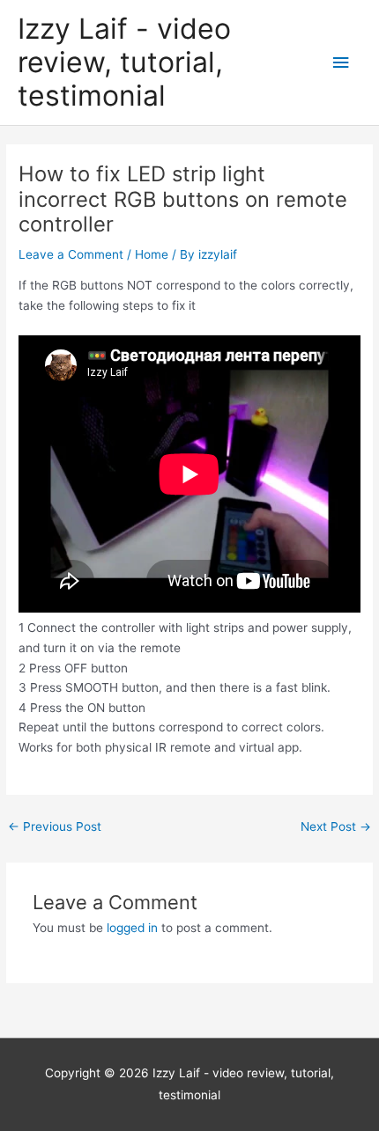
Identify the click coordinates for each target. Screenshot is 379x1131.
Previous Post (54, 826)
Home (151, 254)
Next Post (336, 826)
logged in (132, 928)
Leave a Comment (71, 254)
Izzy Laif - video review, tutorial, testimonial (124, 62)
